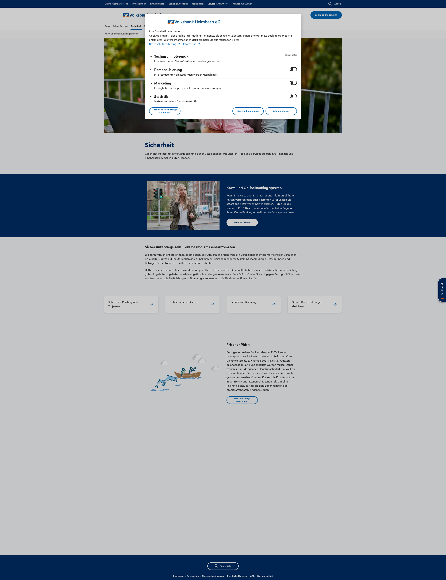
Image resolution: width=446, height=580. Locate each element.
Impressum (189, 44)
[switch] (293, 69)
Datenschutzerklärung (163, 44)
